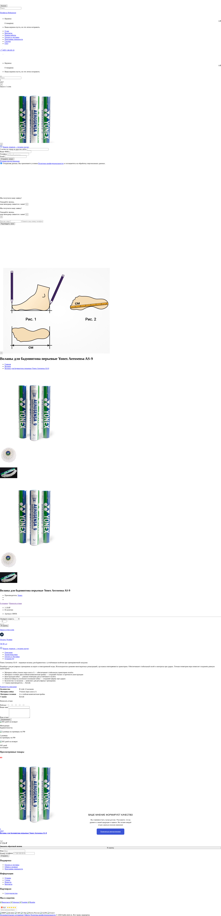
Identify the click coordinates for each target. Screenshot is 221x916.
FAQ (6, 43)
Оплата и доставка (12, 37)
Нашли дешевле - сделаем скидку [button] (16, 147)
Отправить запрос (7, 159)
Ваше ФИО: (4, 152)
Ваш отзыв (4, 717)
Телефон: (3, 154)
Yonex (20, 595)
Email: (2, 156)
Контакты (8, 33)
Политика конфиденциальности (43, 915)
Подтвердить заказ (7, 224)
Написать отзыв (15, 603)
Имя (1, 851)
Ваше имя (4, 707)
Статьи (7, 880)
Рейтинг (3, 705)
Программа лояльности (14, 39)
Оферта (27, 915)
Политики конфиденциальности (51, 163)
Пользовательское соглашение (12, 915)
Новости (8, 882)
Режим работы (10, 35)
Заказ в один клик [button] (7, 630)
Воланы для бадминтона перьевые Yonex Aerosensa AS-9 (23, 833)
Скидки (8, 41)
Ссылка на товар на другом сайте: (13, 149)
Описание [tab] (9, 652)
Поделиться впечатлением (110, 831)
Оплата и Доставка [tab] (12, 657)
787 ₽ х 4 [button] (3, 644)
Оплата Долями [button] (6, 640)
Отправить (4, 856)
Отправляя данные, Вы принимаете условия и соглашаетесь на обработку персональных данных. (54, 163)
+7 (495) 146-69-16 (7, 50)
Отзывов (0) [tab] (9, 659)
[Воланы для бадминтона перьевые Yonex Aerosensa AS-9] (34, 445)
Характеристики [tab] (11, 655)
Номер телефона (6, 853)
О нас (7, 31)
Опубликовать (6, 719)
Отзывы (8, 878)
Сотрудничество (11, 893)
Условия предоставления (9, 161)
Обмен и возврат (11, 867)
